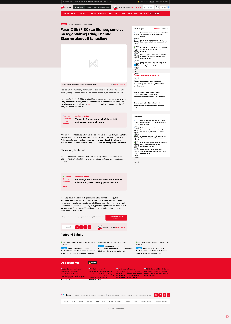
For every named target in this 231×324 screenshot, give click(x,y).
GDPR (135, 301)
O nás (73, 301)
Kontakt (81, 301)
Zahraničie (92, 13)
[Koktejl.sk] (66, 7)
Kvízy (136, 13)
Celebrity (74, 13)
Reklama (89, 301)
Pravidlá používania (115, 301)
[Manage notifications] (227, 316)
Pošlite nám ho (136, 7)
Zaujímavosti (102, 13)
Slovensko (83, 13)
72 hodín (165, 28)
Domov (66, 13)
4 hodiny (157, 28)
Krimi (110, 13)
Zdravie (123, 13)
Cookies (127, 301)
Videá (130, 13)
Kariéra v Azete (100, 301)
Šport (116, 13)
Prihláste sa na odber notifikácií (116, 218)
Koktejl (66, 301)
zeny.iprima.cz (93, 104)
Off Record (155, 13)
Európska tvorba (146, 301)
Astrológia (143, 13)
